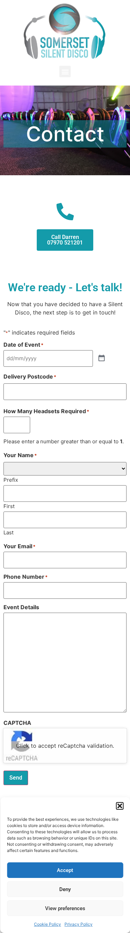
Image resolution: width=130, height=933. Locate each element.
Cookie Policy (47, 924)
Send (15, 777)
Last (8, 532)
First (9, 506)
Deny (65, 889)
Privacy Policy (78, 924)
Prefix (10, 479)
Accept (65, 870)
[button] (119, 805)
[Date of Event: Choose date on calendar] (101, 358)
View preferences (65, 908)
